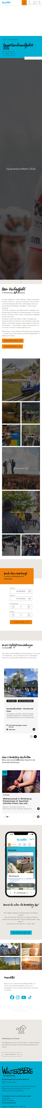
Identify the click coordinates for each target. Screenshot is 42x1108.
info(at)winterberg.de (9, 1102)
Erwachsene (19, 605)
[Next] (35, 736)
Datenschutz (15, 1086)
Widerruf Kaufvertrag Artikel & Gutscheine (17, 1088)
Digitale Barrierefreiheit (28, 1086)
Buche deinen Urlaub (11, 341)
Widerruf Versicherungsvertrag (13, 1091)
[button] (34, 671)
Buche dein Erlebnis (10, 346)
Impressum (5, 1086)
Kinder (19, 613)
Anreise (12, 588)
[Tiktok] (30, 997)
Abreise (12, 595)
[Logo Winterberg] (8, 2)
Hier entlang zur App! (19, 932)
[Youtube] (23, 997)
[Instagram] (18, 997)
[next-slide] (38, 816)
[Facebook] (12, 997)
